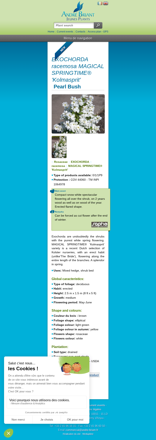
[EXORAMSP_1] (78, 114)
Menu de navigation (78, 38)
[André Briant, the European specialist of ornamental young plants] (78, 11)
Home (51, 31)
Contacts (80, 31)
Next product (90, 375)
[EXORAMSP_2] (63, 147)
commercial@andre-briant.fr (82, 429)
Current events (65, 31)
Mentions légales (91, 409)
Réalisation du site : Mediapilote (78, 434)
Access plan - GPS (98, 31)
